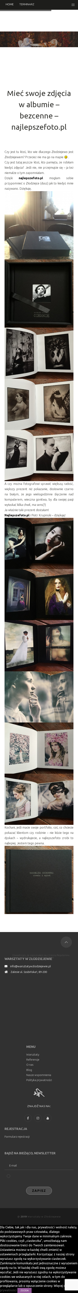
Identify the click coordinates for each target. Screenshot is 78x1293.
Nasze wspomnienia (38, 1075)
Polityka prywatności (39, 1080)
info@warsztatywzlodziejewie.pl (30, 966)
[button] (73, 5)
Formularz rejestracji (17, 1136)
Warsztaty (32, 1054)
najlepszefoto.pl (31, 178)
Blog (29, 1069)
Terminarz (26, 4)
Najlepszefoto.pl (17, 515)
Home (10, 4)
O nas (30, 1064)
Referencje (32, 1059)
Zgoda (24, 1290)
